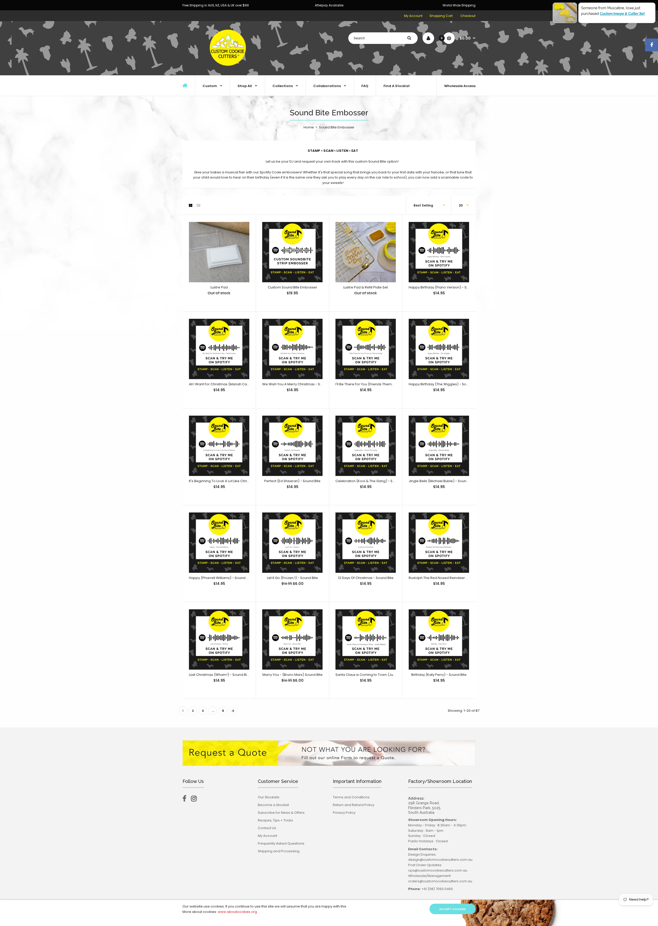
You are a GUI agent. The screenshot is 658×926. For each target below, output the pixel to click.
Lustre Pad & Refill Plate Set (365, 287)
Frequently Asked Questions (281, 843)
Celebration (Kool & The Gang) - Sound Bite (371, 481)
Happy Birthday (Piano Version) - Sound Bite (445, 287)
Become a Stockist (273, 804)
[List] (198, 205)
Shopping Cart (441, 16)
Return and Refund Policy (353, 804)
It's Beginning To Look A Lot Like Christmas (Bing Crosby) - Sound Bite (245, 481)
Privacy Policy (344, 812)
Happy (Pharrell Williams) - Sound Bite (220, 577)
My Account (413, 16)
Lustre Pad (219, 287)
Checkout (468, 16)
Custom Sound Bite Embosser (292, 287)
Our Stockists (268, 797)
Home (309, 127)
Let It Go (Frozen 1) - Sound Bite (292, 577)
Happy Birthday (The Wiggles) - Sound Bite (444, 384)
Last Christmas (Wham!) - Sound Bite (219, 674)
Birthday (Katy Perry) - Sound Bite (439, 674)
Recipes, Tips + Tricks (275, 820)
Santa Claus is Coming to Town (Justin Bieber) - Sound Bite (384, 674)
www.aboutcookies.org (237, 911)
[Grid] (190, 205)
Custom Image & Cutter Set (622, 14)
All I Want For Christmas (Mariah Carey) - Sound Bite (232, 384)
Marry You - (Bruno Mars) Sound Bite (292, 674)
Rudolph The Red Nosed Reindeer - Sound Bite (447, 577)
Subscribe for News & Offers (281, 812)
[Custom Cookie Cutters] (228, 69)
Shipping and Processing (278, 851)
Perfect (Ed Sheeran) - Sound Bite (292, 481)
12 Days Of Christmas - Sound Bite (366, 577)
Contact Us (267, 828)
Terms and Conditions (351, 797)
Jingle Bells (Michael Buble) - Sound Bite (442, 481)
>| (233, 711)
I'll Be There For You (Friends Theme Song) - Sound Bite (380, 384)
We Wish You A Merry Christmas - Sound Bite (299, 384)
